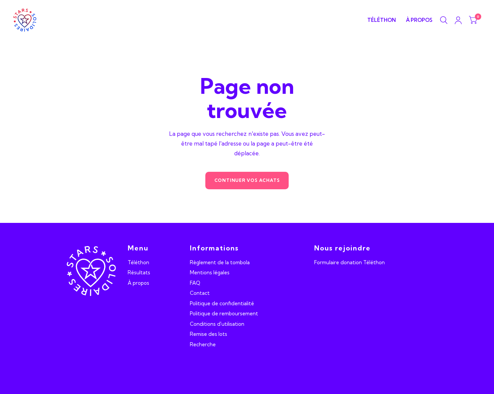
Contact (200, 293)
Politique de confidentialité (222, 303)
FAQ (195, 283)
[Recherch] (444, 20)
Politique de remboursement (224, 313)
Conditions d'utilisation (217, 324)
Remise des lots (208, 334)
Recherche (203, 344)
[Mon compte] (458, 20)
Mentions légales (210, 272)
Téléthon (381, 20)
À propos (419, 20)
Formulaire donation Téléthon (349, 262)
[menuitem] (381, 20)
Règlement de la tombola (220, 262)
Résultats (139, 272)
